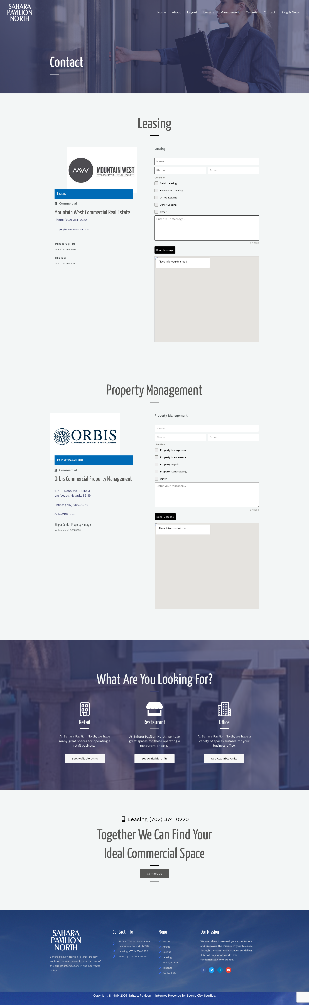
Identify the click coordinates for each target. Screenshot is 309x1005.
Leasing (208, 12)
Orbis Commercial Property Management (93, 479)
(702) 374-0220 (76, 220)
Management (230, 12)
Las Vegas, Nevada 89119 (73, 495)
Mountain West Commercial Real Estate (92, 213)
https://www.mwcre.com (72, 229)
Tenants (252, 12)
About (176, 12)
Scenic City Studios (201, 995)
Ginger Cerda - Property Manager (73, 524)
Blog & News (290, 12)
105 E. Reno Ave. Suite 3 (72, 491)
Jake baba (60, 258)
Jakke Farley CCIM (65, 244)
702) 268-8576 (71, 505)
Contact (269, 12)
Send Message (165, 250)
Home (161, 12)
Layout (192, 12)
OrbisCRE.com (65, 514)
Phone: (60, 220)
